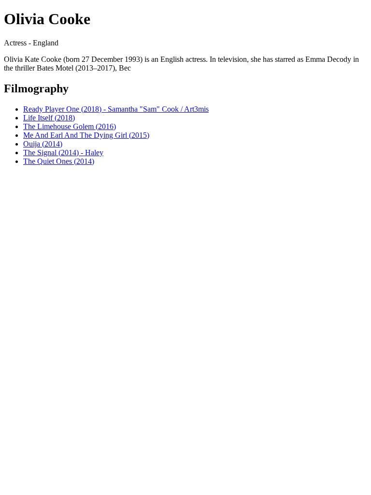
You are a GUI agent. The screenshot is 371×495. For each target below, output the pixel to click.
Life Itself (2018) (49, 118)
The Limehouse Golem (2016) (69, 126)
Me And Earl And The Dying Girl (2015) (86, 135)
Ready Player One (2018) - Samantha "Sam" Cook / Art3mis (116, 109)
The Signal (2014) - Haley (63, 152)
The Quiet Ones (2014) (58, 161)
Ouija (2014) (42, 144)
